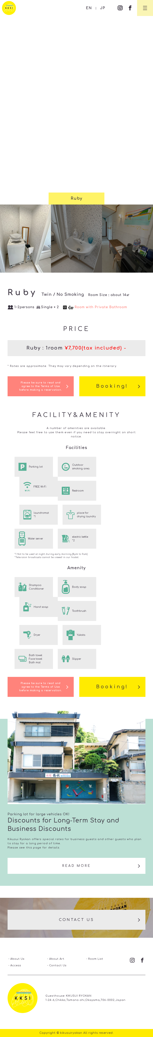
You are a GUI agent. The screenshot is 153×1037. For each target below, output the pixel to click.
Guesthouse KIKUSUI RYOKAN (9, 8)
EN (89, 8)
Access (15, 965)
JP (102, 8)
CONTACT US (76, 920)
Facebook (130, 8)
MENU (145, 8)
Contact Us (58, 965)
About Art (56, 959)
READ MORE (76, 866)
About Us (17, 959)
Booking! (112, 386)
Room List (95, 959)
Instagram (120, 8)
